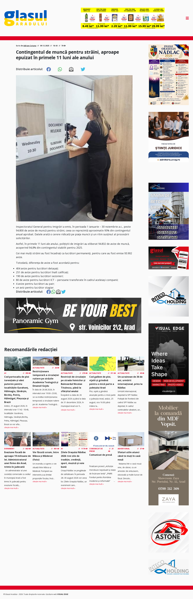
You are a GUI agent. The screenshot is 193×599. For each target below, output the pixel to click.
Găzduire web (51, 594)
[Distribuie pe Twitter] (83, 69)
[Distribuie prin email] (71, 69)
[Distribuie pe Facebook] (48, 69)
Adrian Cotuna (29, 45)
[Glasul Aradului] (32, 18)
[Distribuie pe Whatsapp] (60, 69)
